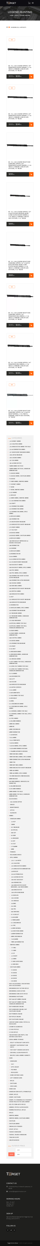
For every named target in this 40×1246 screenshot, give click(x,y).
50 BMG (11, 701)
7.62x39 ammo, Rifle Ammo (18, 746)
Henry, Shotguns (15, 1097)
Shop (16, 15)
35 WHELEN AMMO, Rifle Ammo (19, 607)
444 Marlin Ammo (15, 659)
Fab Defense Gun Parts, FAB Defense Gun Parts (18, 1036)
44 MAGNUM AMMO (15, 651)
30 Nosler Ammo (14, 551)
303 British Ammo (15, 591)
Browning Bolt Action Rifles (19, 988)
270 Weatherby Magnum (17, 522)
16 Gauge (12, 479)
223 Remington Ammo (16, 509)
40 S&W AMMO (13, 630)
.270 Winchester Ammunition (20, 869)
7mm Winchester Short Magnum (20, 767)
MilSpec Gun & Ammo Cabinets (20, 1055)
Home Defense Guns (16, 1075)
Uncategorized (14, 1140)
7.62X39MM (14, 939)
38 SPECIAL (14, 830)
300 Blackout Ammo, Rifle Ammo (20, 567)
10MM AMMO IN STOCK (16, 466)
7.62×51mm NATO (14, 740)
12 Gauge (14, 970)
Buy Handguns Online (16, 1006)
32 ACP (11, 597)
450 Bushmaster (14, 676)
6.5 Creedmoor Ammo (16, 704)
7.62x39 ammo (13, 743)
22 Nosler (12, 495)
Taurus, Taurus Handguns (18, 1134)
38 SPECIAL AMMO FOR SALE (17, 623)
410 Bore (14, 981)
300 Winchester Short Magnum (19, 588)
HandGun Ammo (15, 818)
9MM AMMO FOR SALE (16, 791)
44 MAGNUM (14, 838)
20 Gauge (14, 975)
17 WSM (11, 487)
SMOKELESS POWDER (15, 1126)
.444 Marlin (15, 901)
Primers (13, 852)
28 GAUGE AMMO (14, 532)
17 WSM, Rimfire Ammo (16, 489)
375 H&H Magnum (15, 620)
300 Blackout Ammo (16, 564)
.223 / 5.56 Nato (16, 860)
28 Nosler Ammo (14, 538)
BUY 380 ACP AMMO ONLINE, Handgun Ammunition (18, 1003)
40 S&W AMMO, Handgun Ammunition (17, 634)
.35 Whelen (14, 895)
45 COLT (13, 843)
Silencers (13, 813)
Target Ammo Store (12, 1243)
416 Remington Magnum (17, 643)
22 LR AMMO (13, 492)
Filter (11, 1154)
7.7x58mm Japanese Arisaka (18, 751)
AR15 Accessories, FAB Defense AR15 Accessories (19, 984)
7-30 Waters (13, 735)
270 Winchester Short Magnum (19, 524)
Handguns (13, 1061)
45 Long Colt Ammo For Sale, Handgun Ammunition (19, 670)
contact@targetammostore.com (17, 1191)
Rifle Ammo (14, 857)
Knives (12, 804)
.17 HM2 (13, 947)
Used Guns (13, 1086)
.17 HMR (13, 950)
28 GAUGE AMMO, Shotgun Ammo (19, 535)
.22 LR (13, 953)
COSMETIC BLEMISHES (16, 1027)
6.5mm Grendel (16, 928)
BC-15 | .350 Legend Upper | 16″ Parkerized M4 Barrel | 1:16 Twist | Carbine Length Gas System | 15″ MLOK (19, 365)
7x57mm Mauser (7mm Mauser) (19, 776)
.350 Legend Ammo (15, 457)
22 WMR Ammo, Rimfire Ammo (19, 498)
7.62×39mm (12, 737)
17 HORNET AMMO (14, 484)
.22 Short (14, 956)
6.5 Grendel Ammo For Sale (18, 711)
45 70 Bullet (15, 914)
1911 (12, 1064)
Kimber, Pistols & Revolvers (18, 1107)
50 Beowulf (13, 698)
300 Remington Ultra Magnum (19, 580)
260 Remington (14, 519)
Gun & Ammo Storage (16, 1039)
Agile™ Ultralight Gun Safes (19, 1042)
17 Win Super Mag (17, 961)
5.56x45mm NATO (14, 692)
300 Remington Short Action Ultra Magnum (19, 576)
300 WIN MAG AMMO (15, 586)
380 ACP (13, 833)
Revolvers (14, 1072)
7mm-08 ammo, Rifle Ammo (18, 773)
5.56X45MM (14, 917)
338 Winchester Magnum (17, 602)
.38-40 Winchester (15, 463)
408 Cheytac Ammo (15, 638)
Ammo (11, 815)
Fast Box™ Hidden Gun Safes (19, 1050)
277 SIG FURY (13, 530)
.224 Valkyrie (15, 863)
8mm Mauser (13, 779)
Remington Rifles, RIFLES (17, 1110)
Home (11, 15)
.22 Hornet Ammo (15, 441)
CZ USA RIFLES (13, 1032)
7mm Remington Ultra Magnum (19, 759)
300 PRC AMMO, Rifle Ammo (18, 573)
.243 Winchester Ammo (18, 866)
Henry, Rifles (13, 1094)
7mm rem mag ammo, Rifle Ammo (20, 757)
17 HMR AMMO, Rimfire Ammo (18, 481)
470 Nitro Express (15, 687)
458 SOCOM (12, 682)
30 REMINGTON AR (14, 554)
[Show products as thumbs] (7, 27)
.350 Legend (15, 898)
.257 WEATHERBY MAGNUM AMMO (19, 452)
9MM (12, 849)
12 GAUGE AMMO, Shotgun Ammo (19, 476)
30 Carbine (12, 548)
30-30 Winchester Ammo (17, 559)
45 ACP (13, 841)
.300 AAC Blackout (17, 879)
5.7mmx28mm (15, 920)
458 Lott (12, 679)
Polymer (14, 1069)
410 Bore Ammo (14, 640)
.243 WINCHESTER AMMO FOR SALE (20, 446)
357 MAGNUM (15, 827)
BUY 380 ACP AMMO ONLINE (17, 999)
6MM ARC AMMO (14, 724)
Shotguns (13, 1083)
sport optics (13, 1129)
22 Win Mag (14, 964)
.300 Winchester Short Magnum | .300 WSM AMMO (19, 886)
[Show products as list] (9, 27)
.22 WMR (13, 959)
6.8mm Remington (17, 933)
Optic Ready (15, 1067)
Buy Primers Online (15, 1014)
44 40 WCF (12, 649)
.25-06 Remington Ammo (17, 449)
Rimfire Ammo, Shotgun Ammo (19, 1118)
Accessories (13, 799)
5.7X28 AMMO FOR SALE (16, 695)
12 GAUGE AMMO (14, 473)
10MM (13, 824)
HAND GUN (12, 1089)
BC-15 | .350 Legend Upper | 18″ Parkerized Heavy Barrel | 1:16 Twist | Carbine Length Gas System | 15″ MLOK (19, 68)
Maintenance (14, 807)
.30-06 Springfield (17, 874)
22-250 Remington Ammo (17, 501)
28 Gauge (14, 978)
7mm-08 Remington (17, 942)
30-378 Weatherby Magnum (18, 562)
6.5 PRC (13, 925)
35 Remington (13, 605)
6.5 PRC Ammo (13, 718)
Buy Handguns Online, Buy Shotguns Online (18, 1010)
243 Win (13, 906)
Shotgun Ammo (15, 967)
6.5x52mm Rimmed (15, 721)
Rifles (12, 1080)
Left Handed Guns (16, 1078)
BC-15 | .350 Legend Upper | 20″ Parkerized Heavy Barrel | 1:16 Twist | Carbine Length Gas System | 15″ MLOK (19, 116)
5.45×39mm (12, 690)
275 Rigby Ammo (14, 527)
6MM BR (11, 726)
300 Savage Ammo (15, 583)
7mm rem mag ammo (16, 754)
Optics (12, 810)
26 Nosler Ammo (14, 516)
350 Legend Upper (16, 802)
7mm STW (12, 762)
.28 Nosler (14, 871)
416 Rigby (12, 646)
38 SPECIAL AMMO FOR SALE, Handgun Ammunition (18, 627)
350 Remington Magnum (17, 610)
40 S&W (13, 835)
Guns (11, 1058)
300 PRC (13, 909)
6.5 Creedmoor (16, 923)
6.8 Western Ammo (17, 931)
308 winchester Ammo (16, 594)
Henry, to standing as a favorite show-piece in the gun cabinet (20, 1101)
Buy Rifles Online (15, 1016)
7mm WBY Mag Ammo (16, 765)
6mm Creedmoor (14, 729)
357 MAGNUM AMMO (15, 613)
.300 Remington (16, 882)
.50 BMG (13, 903)
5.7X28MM (14, 846)
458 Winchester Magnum (17, 684)
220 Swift (12, 503)
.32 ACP (13, 821)
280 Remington (14, 545)
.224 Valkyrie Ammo (15, 444)
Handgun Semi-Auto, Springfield (20, 1091)
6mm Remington (14, 732)
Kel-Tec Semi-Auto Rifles (17, 1104)
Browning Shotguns (16, 996)
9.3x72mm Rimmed (15, 789)
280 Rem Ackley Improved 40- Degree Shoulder (19, 542)
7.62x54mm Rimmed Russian (18, 748)
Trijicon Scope (14, 1137)
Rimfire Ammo (14, 944)
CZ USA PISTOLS (14, 1029)
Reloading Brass (15, 855)
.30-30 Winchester (17, 877)
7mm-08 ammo (14, 770)
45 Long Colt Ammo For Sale (18, 666)
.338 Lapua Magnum (15, 455)
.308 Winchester (16, 890)
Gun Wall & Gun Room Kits (19, 1052)
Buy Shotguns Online (16, 1019)
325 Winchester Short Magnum (19, 599)
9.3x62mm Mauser (15, 786)
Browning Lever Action (17, 991)
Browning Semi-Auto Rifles (18, 994)
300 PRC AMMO (14, 570)
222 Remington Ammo (16, 506)
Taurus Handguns (15, 1132)
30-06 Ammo (13, 556)
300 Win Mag (15, 911)
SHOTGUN (12, 1121)
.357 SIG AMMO (13, 460)
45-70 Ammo (13, 673)
